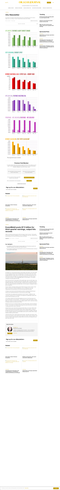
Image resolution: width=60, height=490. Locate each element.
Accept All (56, 488)
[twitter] (21, 23)
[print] (37, 23)
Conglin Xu (7, 238)
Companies (7, 12)
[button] (6, 2)
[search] (7, 2)
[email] (24, 23)
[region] (30, 488)
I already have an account (21, 183)
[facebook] (18, 23)
